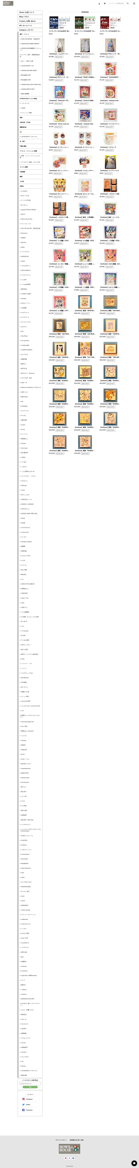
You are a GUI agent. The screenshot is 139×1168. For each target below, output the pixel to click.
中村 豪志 (24, 682)
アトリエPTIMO (26, 200)
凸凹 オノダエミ (26, 645)
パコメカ (23, 735)
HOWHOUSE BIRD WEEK (29, 70)
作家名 (22, 186)
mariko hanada (25, 910)
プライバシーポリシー (61, 1140)
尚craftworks (25, 677)
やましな (23, 1019)
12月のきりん (25, 509)
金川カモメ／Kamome (28, 373)
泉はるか (23, 242)
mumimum (24, 971)
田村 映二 (24, 574)
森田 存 (23, 985)
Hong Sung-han (26, 868)
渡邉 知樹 (24, 1075)
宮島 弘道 (24, 952)
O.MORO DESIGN (26, 350)
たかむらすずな (25, 555)
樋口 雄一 (24, 791)
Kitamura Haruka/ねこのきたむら (31, 387)
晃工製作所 (24, 452)
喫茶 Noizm (24, 396)
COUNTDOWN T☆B (27, 66)
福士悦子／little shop (27, 820)
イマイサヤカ (25, 251)
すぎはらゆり (25, 532)
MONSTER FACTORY (27, 999)
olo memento (25, 340)
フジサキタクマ (25, 824)
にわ (22, 710)
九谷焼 (23, 108)
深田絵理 (23, 815)
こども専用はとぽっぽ (27, 471)
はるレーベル (25, 759)
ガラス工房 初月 (26, 378)
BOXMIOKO (24, 863)
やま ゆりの (24, 1024)
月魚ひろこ (24, 607)
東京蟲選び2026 (26, 80)
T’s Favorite (24, 631)
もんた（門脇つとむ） (27, 1010)
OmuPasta (24, 336)
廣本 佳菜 (24, 810)
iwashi (23, 261)
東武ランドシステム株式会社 (29, 654)
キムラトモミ (25, 410)
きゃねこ (23, 415)
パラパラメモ (25, 103)
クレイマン (24, 434)
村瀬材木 (23, 961)
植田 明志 (24, 289)
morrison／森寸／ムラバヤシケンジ (30, 1004)
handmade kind (25, 768)
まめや (23, 900)
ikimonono (24, 233)
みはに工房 (24, 938)
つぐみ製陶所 (25, 612)
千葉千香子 (24, 593)
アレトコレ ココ (26, 223)
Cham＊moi (24, 598)
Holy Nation (24, 859)
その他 (22, 181)
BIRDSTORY (25, 773)
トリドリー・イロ (26, 663)
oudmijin (23, 298)
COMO (23, 457)
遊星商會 (23, 1033)
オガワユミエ (25, 312)
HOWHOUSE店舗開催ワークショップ (30, 49)
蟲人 (22, 957)
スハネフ (23, 537)
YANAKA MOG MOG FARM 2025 (31, 84)
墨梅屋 (23, 546)
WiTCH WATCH (25, 270)
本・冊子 (22, 141)
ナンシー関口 (25, 696)
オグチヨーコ (25, 317)
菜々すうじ (24, 687)
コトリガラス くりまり (28, 476)
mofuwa (23, 989)
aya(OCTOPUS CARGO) (28, 209)
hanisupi (23, 740)
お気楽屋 (23, 308)
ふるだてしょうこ (26, 849)
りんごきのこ (25, 1056)
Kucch (23, 429)
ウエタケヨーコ (25, 275)
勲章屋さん (24, 438)
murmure (24, 966)
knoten (23, 425)
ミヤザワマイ (25, 947)
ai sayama (24, 191)
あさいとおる (25, 195)
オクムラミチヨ (25, 322)
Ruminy (23, 1066)
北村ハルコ (24, 392)
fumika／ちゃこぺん (27, 835)
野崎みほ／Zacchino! (27, 731)
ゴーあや (23, 462)
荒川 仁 (23, 214)
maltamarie (24, 919)
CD (21, 132)
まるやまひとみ (25, 924)
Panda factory (25, 777)
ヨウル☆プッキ (25, 1038)
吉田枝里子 (24, 1047)
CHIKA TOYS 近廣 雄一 (28, 584)
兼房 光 (23, 364)
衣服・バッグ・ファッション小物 (30, 156)
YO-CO (23, 1043)
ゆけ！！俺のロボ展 (27, 61)
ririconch (23, 1052)
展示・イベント (24, 34)
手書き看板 (23, 146)
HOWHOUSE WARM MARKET (30, 43)
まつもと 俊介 (25, 891)
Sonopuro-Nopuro (26, 541)
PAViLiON (24, 749)
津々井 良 (24, 621)
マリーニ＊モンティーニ (28, 914)
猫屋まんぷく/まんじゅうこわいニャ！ (30, 716)
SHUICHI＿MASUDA (27, 504)
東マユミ (23, 787)
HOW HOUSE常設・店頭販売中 (30, 39)
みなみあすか (25, 942)
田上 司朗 (24, 570)
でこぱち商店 (25, 640)
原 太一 (23, 754)
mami (22, 896)
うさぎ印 (23, 279)
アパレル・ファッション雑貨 (28, 151)
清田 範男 (24, 420)
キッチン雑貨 (24, 167)
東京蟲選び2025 (26, 75)
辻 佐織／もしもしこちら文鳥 (30, 617)
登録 (30, 1087)
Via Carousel (25, 782)
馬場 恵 (23, 745)
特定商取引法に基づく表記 (76, 1140)
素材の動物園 (25, 93)
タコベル (23, 565)
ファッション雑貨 (26, 112)
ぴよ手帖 (23, 805)
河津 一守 (24, 382)
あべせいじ (24, 205)
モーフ (23, 980)
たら (22, 579)
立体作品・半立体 (25, 122)
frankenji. (24, 845)
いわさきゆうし (25, 265)
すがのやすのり (25, 527)
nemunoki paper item (27, 721)
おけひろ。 (24, 326)
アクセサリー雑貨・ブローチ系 (30, 162)
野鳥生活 (23, 1014)
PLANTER (24, 840)
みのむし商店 (25, 933)
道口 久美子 (24, 649)
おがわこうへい (25, 303)
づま (22, 626)
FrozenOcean (25, 854)
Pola (22, 872)
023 (22, 331)
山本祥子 (23, 1028)
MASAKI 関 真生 (26, 886)
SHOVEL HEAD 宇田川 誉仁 (29, 513)
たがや (23, 560)
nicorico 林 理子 (26, 701)
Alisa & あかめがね (26, 219)
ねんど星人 (24, 726)
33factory (24, 485)
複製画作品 (23, 127)
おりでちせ (24, 354)
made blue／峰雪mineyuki (29, 975)
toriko (22, 659)
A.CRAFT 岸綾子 (26, 294)
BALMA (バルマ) (26, 763)
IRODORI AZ (25, 256)
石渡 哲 (23, 237)
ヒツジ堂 (23, 796)
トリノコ (23, 668)
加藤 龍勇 (24, 359)
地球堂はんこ (25, 588)
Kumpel (23, 443)
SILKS (23, 518)
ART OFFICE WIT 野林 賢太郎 (30, 228)
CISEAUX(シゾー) (26, 499)
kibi (22, 401)
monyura (23, 994)
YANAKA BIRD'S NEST (28, 89)
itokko (23, 247)
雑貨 (21, 176)
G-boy (23, 490)
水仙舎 (23, 523)
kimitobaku (24, 406)
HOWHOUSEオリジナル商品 (28, 98)
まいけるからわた (26, 882)
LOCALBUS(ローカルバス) (29, 136)
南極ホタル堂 (25, 692)
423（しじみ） (25, 494)
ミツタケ (23, 928)
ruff (22, 1061)
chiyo (22, 602)
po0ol (22, 877)
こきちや (23, 466)
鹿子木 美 (24, 368)
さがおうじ (24, 481)
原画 (21, 117)
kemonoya (24, 448)
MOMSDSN (24, 905)
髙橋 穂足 (24, 551)
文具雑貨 (22, 171)
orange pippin (25, 345)
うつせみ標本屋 (25, 284)
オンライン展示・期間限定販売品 (30, 55)
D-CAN (23, 635)
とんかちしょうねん (27, 673)
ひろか (23, 801)
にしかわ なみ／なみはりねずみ (30, 706)
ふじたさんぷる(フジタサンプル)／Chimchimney (30, 830)
